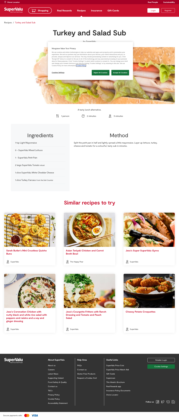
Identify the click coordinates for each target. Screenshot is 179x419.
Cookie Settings (161, 366)
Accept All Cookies (120, 72)
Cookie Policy (81, 65)
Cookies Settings (58, 72)
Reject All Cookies (100, 72)
